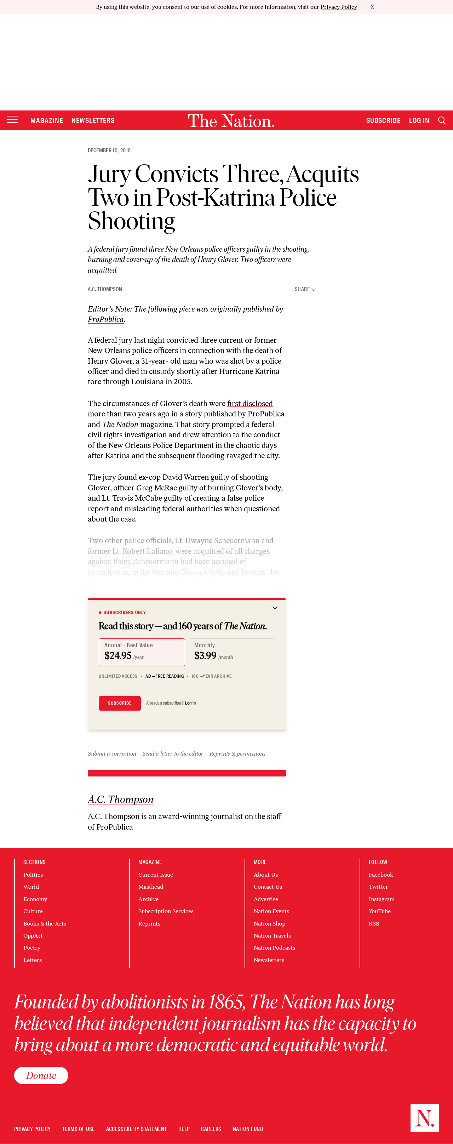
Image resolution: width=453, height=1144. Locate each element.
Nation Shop (269, 923)
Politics (33, 874)
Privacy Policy (339, 7)
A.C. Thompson (105, 289)
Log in (190, 703)
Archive (148, 899)
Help (184, 1129)
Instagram (382, 899)
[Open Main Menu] (12, 119)
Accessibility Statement (136, 1129)
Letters (32, 960)
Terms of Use (78, 1129)
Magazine (46, 120)
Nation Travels (272, 935)
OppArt (33, 935)
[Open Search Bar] (442, 120)
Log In (419, 120)
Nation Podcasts (274, 947)
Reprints (149, 923)
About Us (266, 874)
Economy (35, 899)
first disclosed (250, 403)
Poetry (31, 947)
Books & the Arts (44, 923)
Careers (211, 1129)
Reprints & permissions (237, 753)
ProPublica (106, 319)
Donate (41, 1075)
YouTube (380, 911)
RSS (374, 923)
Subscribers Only (125, 612)
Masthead (150, 886)
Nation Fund (248, 1129)
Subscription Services (166, 911)
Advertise (266, 899)
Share (302, 289)
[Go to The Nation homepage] (231, 120)
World (31, 886)
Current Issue (155, 874)
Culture (33, 911)
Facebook (381, 874)
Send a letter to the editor (172, 753)
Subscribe (383, 120)
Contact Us (268, 886)
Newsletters (93, 120)
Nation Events (271, 911)
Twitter (378, 886)
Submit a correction (112, 753)
